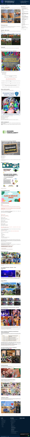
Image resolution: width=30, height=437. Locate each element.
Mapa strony (3, 424)
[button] (22, 1)
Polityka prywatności (3, 422)
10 (23, 29)
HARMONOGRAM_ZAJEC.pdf (6, 246)
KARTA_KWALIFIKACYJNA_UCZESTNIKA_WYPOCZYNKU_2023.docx (7, 245)
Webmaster (3, 419)
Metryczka (3, 423)
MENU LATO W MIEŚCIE (4, 248)
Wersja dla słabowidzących (3, 436)
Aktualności (6, 5)
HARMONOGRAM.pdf (5, 202)
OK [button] (28, 435)
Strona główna (2, 5)
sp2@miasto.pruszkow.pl (13, 420)
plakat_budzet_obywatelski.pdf (3, 188)
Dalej (25, 29)
